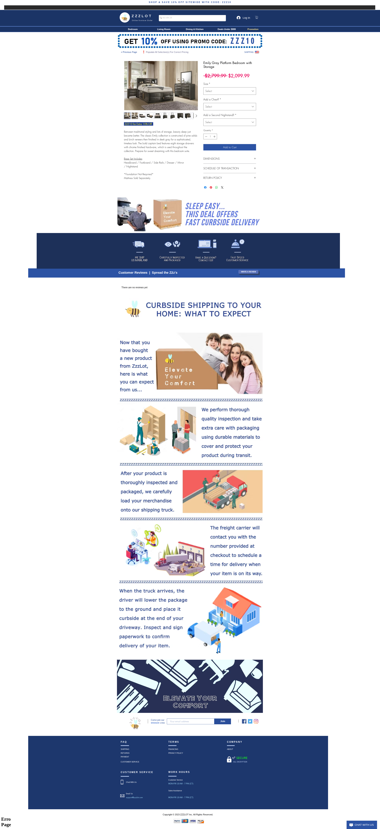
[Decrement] (206, 136)
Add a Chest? (212, 99)
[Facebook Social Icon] (244, 721)
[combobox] (229, 91)
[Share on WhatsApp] (216, 187)
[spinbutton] (210, 136)
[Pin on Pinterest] (211, 187)
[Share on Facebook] (205, 187)
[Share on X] (222, 187)
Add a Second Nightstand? (219, 115)
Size (206, 84)
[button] (257, 17)
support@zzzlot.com (134, 797)
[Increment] (215, 136)
